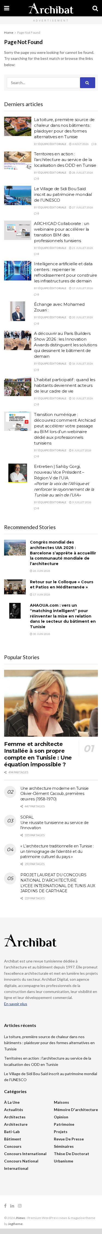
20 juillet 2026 (82, 317)
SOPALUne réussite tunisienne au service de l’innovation (54, 822)
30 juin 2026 (41, 633)
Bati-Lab (12, 1131)
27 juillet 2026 (82, 207)
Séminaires (64, 1146)
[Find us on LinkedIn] (12, 1206)
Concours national (21, 1161)
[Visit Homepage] (50, 8)
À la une (12, 1102)
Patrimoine (64, 1124)
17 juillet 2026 (82, 288)
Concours (12, 1146)
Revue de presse (69, 1139)
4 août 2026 (80, 144)
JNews (20, 1218)
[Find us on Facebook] (5, 1206)
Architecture (15, 1124)
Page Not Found (28, 32)
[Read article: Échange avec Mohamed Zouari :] (17, 311)
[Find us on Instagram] (20, 1206)
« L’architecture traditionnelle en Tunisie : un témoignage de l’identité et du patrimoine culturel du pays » (57, 851)
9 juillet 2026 (81, 502)
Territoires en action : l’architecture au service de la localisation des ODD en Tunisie (65, 159)
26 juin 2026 (41, 570)
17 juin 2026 (41, 594)
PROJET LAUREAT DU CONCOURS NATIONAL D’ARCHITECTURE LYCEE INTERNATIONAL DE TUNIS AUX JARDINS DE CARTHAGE (57, 882)
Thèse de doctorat (71, 1153)
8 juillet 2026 (81, 450)
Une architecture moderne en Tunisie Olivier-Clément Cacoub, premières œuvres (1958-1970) (54, 793)
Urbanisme (63, 1161)
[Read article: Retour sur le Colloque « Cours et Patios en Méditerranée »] (15, 587)
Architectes (15, 1117)
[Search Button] (95, 8)
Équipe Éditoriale (52, 144)
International (16, 1168)
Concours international (25, 1153)
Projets (60, 1131)
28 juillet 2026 (82, 172)
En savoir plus (15, 1003)
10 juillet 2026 (82, 398)
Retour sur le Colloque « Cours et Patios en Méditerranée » (61, 584)
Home (8, 32)
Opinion (61, 1117)
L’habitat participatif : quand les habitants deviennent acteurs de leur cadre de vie (64, 385)
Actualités (13, 1109)
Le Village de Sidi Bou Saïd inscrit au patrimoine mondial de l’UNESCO (63, 194)
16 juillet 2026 (82, 363)
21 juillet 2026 (82, 247)
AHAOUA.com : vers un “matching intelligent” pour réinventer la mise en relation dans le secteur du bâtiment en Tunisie (63, 616)
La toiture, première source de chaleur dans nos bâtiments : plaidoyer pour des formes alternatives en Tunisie (49, 1042)
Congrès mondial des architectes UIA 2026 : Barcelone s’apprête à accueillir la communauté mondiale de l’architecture (63, 553)
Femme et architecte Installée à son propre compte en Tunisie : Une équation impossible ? (38, 754)
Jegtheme (15, 1224)
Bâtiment (12, 1139)
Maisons (61, 1102)
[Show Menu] (6, 8)
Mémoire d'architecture (76, 1109)
